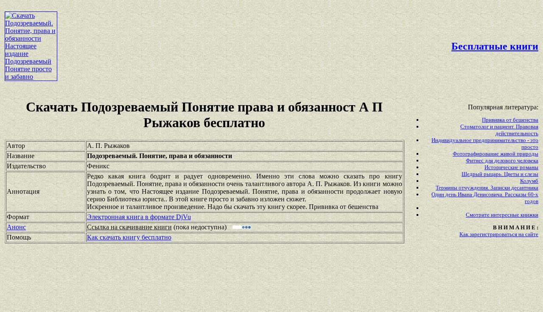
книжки (529, 215)
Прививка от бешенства (510, 120)
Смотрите (478, 215)
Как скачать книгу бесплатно (129, 237)
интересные (506, 215)
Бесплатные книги (494, 46)
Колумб (529, 181)
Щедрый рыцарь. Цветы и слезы (500, 174)
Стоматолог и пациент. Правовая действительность (499, 129)
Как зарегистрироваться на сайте (498, 234)
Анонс (16, 227)
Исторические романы (511, 167)
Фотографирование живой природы (495, 153)
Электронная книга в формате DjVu (139, 216)
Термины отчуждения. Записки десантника (487, 187)
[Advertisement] (231, 24)
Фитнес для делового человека (502, 160)
